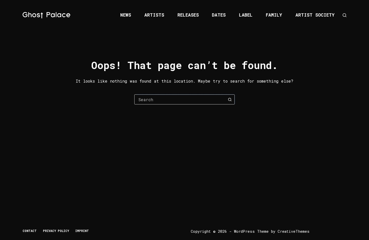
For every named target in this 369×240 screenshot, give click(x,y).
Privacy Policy (56, 231)
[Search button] (229, 99)
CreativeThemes (294, 231)
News (125, 15)
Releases (188, 15)
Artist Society (315, 15)
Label (246, 15)
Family (274, 15)
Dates (219, 15)
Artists (154, 15)
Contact (30, 231)
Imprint (82, 231)
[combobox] (180, 99)
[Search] (344, 15)
